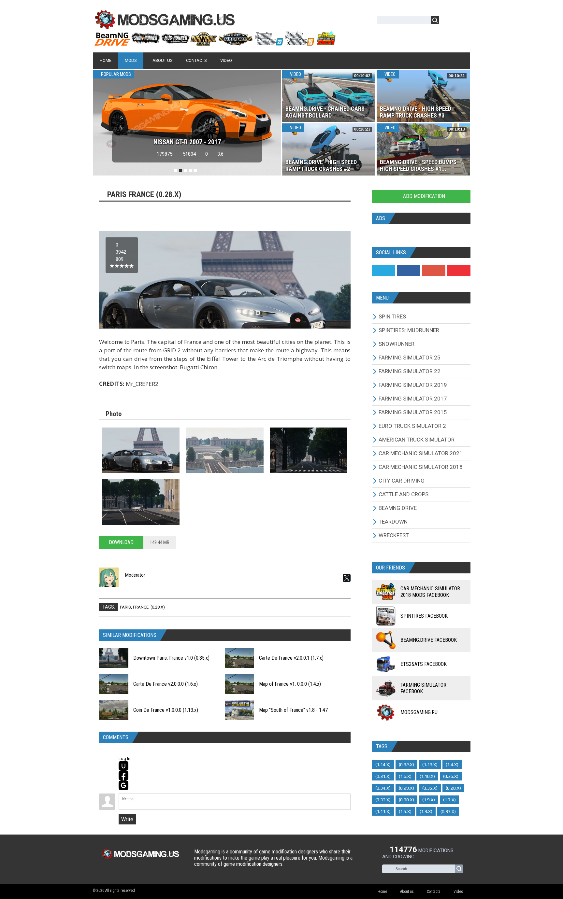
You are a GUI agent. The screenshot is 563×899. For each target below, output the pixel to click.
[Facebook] (408, 270)
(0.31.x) (383, 776)
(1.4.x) (452, 764)
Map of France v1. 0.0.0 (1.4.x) (290, 684)
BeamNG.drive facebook (428, 640)
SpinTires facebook (424, 616)
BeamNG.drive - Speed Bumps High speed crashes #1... (418, 165)
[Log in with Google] (123, 785)
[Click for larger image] (141, 450)
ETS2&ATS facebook (423, 664)
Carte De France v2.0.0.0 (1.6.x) (165, 684)
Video (295, 74)
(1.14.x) (383, 764)
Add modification (423, 196)
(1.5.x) (405, 811)
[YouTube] (458, 270)
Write (127, 819)
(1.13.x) (430, 764)
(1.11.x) (383, 811)
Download (121, 542)
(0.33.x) (383, 799)
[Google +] (433, 270)
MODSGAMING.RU (419, 712)
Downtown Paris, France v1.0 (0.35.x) (171, 658)
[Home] (215, 43)
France (141, 607)
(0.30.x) (406, 799)
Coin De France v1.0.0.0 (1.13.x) (165, 710)
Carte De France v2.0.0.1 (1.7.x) (291, 658)
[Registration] (463, 21)
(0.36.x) (450, 776)
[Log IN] (447, 21)
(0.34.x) (383, 788)
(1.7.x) (449, 799)
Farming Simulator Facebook (423, 688)
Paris (125, 607)
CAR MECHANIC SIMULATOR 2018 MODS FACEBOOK (430, 591)
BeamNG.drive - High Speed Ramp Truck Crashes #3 (415, 112)
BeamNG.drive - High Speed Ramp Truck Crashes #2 (321, 165)
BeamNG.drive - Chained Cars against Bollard (325, 112)
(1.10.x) (427, 776)
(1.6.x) (405, 776)
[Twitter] (383, 270)
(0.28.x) (158, 607)
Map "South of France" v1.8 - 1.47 (293, 710)
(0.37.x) (448, 811)
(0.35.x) (430, 788)
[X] (347, 578)
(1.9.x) (428, 799)
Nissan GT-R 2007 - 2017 (187, 142)
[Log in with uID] (123, 766)
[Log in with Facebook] (123, 775)
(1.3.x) (426, 811)
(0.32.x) (406, 764)
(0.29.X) (406, 788)
